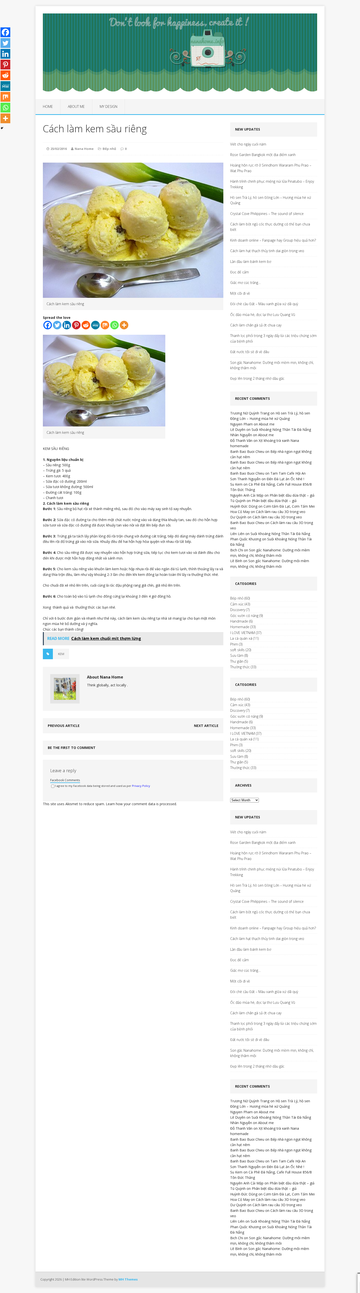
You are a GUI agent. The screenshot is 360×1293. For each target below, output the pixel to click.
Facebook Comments (65, 780)
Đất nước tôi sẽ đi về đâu (249, 351)
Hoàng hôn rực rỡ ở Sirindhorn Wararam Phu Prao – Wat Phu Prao (270, 168)
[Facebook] (47, 325)
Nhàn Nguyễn (241, 435)
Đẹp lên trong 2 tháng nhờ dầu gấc (257, 378)
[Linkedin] (66, 325)
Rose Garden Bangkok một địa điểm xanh (263, 154)
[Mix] (105, 325)
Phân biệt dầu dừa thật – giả (292, 495)
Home (48, 106)
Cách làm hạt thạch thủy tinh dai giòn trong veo (267, 250)
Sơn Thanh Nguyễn (245, 479)
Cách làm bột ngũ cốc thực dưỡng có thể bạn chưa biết (270, 227)
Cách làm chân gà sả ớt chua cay (255, 325)
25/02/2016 (58, 148)
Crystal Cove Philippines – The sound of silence (267, 213)
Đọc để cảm (239, 272)
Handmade (239, 621)
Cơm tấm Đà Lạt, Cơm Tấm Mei (289, 506)
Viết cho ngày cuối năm (248, 144)
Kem (61, 654)
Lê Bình (236, 560)
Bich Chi (236, 550)
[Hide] (2, 128)
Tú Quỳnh (238, 500)
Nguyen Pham (241, 424)
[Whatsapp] (114, 325)
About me (76, 106)
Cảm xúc (237, 604)
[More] (124, 325)
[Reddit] (86, 325)
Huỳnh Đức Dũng (243, 506)
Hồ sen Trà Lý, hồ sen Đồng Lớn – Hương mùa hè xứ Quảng (270, 200)
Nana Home (84, 148)
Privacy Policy (141, 786)
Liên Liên (237, 533)
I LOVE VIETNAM (242, 632)
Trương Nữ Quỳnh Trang (249, 413)
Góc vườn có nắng (244, 615)
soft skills (237, 649)
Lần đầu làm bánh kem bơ (250, 261)
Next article (206, 725)
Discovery (237, 609)
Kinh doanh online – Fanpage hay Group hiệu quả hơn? (273, 240)
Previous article (64, 725)
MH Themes (128, 1279)
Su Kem (236, 484)
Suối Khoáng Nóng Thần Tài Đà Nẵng (281, 429)
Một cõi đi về (240, 293)
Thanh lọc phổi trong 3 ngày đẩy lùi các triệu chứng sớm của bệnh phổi (273, 338)
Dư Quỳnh (238, 517)
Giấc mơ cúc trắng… (245, 282)
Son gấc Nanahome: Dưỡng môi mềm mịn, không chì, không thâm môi (272, 365)
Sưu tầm (236, 655)
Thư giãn (236, 661)
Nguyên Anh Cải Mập (247, 495)
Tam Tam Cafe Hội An (288, 473)
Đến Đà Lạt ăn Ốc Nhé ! (285, 479)
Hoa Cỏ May (240, 511)
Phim (234, 644)
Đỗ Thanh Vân (241, 440)
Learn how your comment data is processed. (141, 804)
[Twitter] (57, 325)
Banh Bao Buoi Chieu (247, 451)
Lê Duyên (237, 429)
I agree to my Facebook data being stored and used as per (102, 786)
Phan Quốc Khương (245, 539)
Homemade (239, 626)
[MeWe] (95, 325)
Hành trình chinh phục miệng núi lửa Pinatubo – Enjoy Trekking (272, 184)
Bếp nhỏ (109, 148)
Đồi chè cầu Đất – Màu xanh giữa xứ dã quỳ (264, 303)
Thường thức (240, 667)
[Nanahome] (180, 52)
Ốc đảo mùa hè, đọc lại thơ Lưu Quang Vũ (262, 314)
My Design (108, 106)
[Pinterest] (76, 325)
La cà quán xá (241, 638)
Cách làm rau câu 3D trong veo (280, 511)
